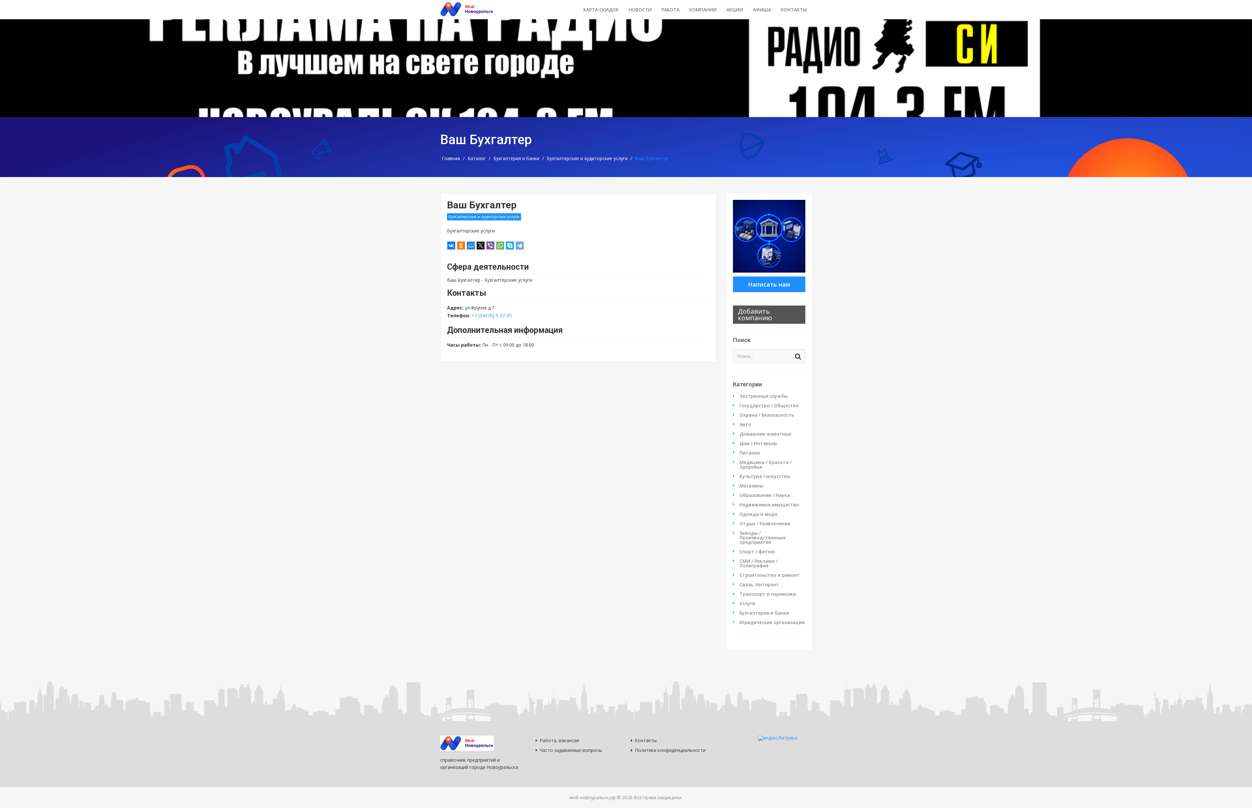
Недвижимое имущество (769, 504)
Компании (703, 10)
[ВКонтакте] (451, 245)
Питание (749, 453)
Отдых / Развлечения (764, 523)
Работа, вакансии (559, 740)
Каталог (477, 158)
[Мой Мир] (471, 245)
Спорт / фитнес (757, 551)
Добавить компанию (755, 314)
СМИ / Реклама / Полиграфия (758, 563)
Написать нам (769, 284)
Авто (745, 424)
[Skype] (510, 245)
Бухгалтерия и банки (516, 158)
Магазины (751, 486)
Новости (640, 10)
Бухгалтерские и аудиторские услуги (587, 158)
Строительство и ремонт (769, 575)
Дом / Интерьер (758, 443)
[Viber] (490, 245)
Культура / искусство (764, 476)
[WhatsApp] (500, 245)
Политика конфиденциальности (670, 750)
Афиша (762, 10)
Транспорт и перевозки (767, 594)
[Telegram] (520, 245)
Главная (451, 158)
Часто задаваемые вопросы (571, 750)
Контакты (794, 10)
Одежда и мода (758, 514)
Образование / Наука (764, 495)
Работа (670, 10)
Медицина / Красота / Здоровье (765, 464)
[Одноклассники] (461, 245)
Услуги (747, 603)
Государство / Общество (769, 405)
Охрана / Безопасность (766, 415)
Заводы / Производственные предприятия (762, 538)
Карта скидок (601, 10)
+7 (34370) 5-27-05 (491, 315)
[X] (480, 245)
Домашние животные (765, 434)
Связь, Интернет (759, 584)
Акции (734, 10)
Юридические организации (772, 622)
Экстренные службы (763, 396)
